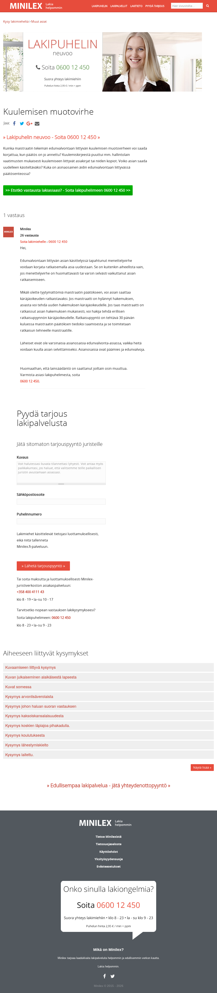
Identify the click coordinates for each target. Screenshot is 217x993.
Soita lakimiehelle (33, 241)
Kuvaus (22, 457)
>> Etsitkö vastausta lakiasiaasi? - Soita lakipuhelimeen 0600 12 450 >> (68, 190)
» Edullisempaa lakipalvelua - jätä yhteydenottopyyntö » (108, 785)
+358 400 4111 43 (30, 591)
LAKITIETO (136, 6)
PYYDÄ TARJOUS (154, 6)
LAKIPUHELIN (99, 6)
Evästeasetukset (109, 866)
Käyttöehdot (108, 852)
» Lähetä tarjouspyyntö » (43, 565)
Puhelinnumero (29, 514)
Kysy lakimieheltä (16, 21)
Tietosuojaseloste (108, 844)
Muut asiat (39, 21)
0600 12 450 (58, 241)
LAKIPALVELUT (118, 6)
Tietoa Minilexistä (108, 837)
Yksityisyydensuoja (109, 859)
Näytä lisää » (202, 767)
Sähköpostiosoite (31, 494)
